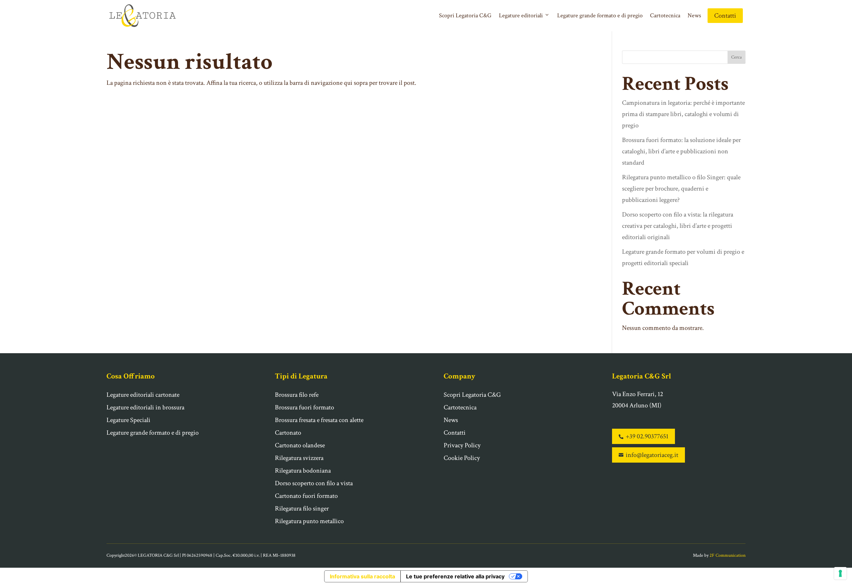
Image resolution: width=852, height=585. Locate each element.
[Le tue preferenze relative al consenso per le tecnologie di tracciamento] (840, 573)
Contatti (725, 15)
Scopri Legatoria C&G (465, 15)
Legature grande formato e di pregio (600, 15)
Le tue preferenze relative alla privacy (455, 576)
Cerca (736, 57)
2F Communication (728, 555)
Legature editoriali (521, 15)
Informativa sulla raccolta (362, 576)
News (694, 15)
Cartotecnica (665, 15)
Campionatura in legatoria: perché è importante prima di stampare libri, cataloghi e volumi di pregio (683, 114)
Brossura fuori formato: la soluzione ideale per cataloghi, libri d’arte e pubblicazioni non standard (681, 151)
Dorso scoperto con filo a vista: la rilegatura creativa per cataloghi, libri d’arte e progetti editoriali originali (677, 225)
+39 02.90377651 (643, 436)
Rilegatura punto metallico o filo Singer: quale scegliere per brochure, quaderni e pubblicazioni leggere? (681, 188)
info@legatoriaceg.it (648, 455)
